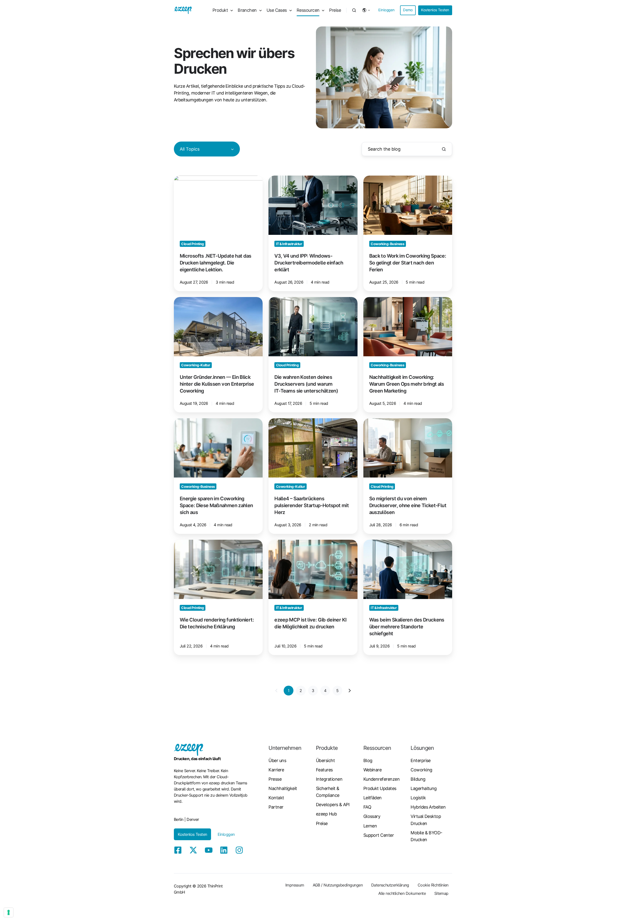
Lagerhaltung (424, 788)
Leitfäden (372, 797)
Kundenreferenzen (381, 779)
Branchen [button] (247, 10)
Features (324, 769)
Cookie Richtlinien (433, 885)
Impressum (294, 885)
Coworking (421, 769)
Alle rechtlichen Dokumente (402, 893)
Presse (274, 779)
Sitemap (441, 893)
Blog (367, 760)
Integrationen (329, 779)
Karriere (276, 769)
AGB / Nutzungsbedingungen (338, 885)
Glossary (371, 816)
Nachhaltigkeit (282, 788)
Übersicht (325, 760)
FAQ (367, 807)
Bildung (418, 779)
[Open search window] (354, 10)
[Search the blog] (443, 149)
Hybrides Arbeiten (428, 807)
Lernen (370, 825)
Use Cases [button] (277, 10)
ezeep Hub (326, 813)
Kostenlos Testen (435, 10)
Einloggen (386, 10)
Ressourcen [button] (308, 10)
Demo (408, 10)
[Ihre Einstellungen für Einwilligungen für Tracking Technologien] (8, 912)
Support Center (378, 835)
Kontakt (276, 797)
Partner (275, 807)
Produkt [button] (220, 10)
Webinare (372, 769)
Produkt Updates (379, 788)
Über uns (277, 760)
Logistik (418, 797)
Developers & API (332, 804)
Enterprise (421, 760)
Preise (335, 10)
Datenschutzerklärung (390, 885)
